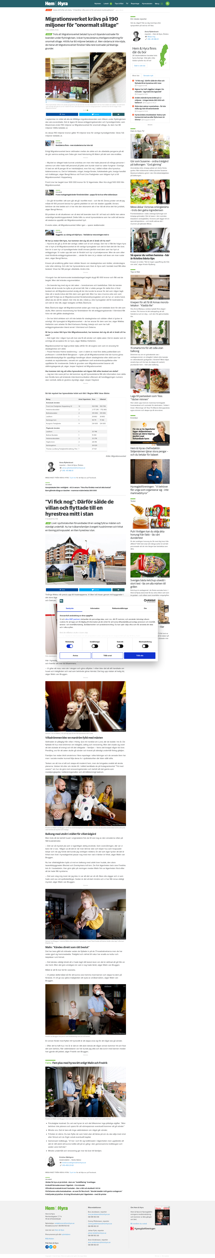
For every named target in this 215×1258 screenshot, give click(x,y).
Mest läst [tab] (135, 75)
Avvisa (75, 655)
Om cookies (165, 1252)
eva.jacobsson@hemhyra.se (99, 1211)
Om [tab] (145, 608)
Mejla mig (151, 37)
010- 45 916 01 (67, 467)
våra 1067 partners (73, 619)
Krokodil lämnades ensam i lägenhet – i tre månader (65, 1182)
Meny (157, 4)
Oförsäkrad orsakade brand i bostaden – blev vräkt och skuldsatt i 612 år (72, 1185)
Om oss (157, 1252)
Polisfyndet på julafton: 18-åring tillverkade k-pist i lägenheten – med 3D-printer (75, 1191)
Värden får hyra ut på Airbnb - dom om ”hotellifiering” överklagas (70, 1179)
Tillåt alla (139, 655)
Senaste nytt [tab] (148, 75)
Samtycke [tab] (70, 608)
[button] (108, 3)
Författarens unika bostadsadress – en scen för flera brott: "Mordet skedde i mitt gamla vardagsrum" (84, 1188)
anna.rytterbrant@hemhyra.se (73, 464)
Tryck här (73, 474)
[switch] (95, 646)
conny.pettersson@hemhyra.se (100, 1220)
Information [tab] (94, 608)
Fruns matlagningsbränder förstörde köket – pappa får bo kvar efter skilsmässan (86, 191)
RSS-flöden (49, 1235)
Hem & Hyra (59, 1226)
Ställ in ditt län (139, 66)
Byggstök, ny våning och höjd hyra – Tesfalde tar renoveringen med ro (82, 231)
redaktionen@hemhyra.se (64, 1220)
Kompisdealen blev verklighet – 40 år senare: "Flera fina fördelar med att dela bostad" (78, 484)
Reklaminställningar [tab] (120, 608)
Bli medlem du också (139, 1220)
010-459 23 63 (68, 1162)
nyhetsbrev (66, 1231)
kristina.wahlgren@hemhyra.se (74, 1159)
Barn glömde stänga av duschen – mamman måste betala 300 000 (71, 487)
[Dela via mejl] (118, 111)
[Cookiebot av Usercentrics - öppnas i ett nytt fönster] (145, 601)
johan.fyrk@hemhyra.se (97, 1229)
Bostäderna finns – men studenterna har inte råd (74, 142)
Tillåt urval (107, 655)
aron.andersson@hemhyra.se (99, 1239)
